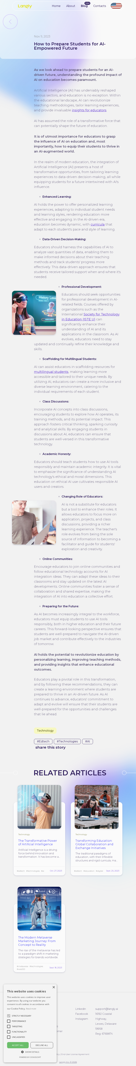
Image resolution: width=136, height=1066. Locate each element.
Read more (31, 1008)
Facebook (81, 1013)
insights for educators (89, 110)
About (70, 6)
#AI (87, 741)
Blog (84, 6)
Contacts (99, 6)
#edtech (43, 741)
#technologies (67, 741)
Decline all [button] (42, 1045)
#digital (99, 871)
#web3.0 (21, 969)
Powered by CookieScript (30, 1057)
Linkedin (80, 1009)
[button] (21, 1015)
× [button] (53, 987)
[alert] (30, 1023)
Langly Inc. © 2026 (68, 1062)
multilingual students (51, 372)
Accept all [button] (18, 1045)
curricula (98, 224)
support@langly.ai (106, 1009)
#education (88, 871)
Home (56, 6)
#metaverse (22, 966)
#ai (42, 871)
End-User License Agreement (75, 1054)
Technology (45, 730)
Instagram (81, 1018)
